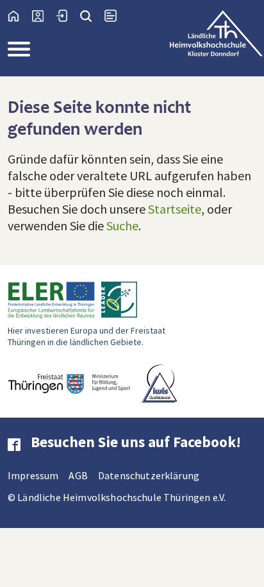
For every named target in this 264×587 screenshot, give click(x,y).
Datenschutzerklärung (148, 475)
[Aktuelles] (116, 16)
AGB (78, 475)
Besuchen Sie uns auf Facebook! (136, 441)
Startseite (174, 209)
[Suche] (92, 16)
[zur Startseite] (20, 16)
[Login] (68, 16)
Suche (122, 225)
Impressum (33, 475)
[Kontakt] (44, 16)
